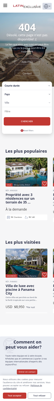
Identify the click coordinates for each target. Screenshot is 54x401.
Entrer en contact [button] (27, 371)
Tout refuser (39, 395)
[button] (47, 6)
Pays (7, 94)
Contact (27, 73)
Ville (7, 102)
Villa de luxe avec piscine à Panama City (20, 289)
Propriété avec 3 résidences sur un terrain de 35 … (20, 198)
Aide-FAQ (27, 61)
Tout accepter (14, 395)
